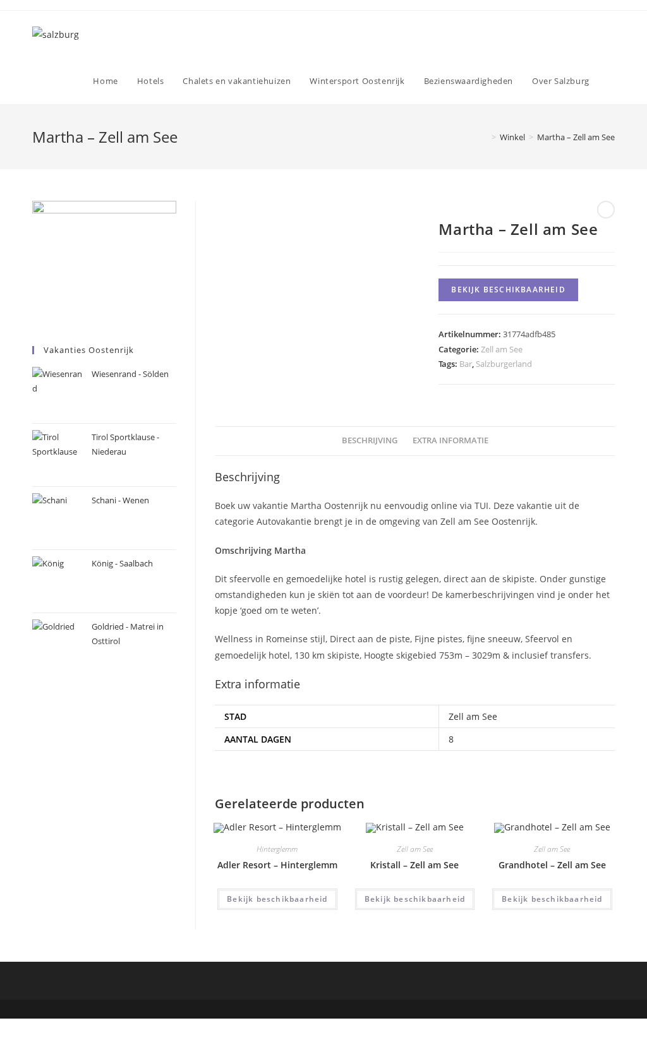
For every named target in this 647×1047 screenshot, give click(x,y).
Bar (465, 363)
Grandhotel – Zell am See (552, 865)
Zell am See (502, 349)
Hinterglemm (277, 849)
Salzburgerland (504, 363)
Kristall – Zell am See (414, 865)
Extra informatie (450, 440)
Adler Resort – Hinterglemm (277, 865)
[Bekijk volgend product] (606, 209)
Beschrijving (369, 440)
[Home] (484, 137)
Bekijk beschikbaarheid (508, 289)
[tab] (370, 441)
